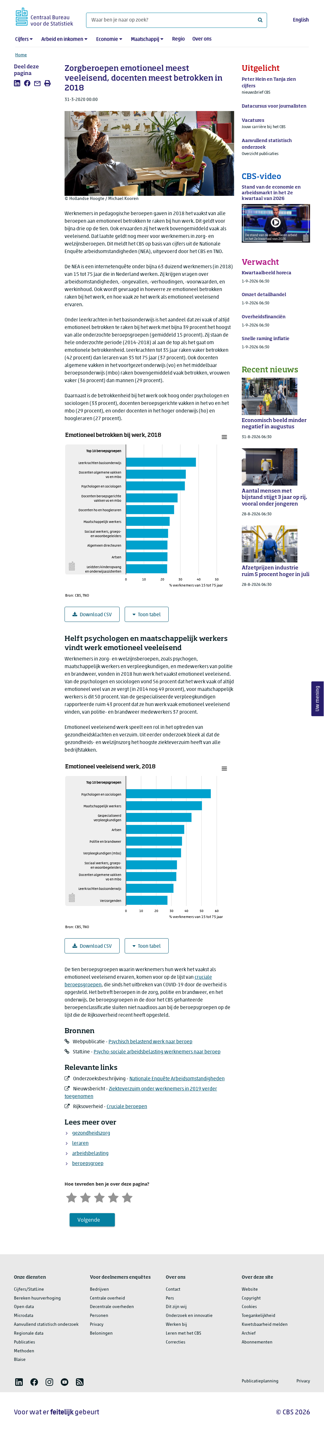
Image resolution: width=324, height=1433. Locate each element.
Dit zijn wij (176, 1307)
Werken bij (176, 1325)
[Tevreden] (113, 1196)
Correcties (175, 1342)
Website (250, 1289)
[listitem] (17, 83)
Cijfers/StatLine (29, 1289)
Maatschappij (145, 39)
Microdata (23, 1316)
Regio (178, 39)
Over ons (201, 39)
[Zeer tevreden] (127, 1196)
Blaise (20, 1360)
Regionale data (28, 1333)
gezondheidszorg (91, 1133)
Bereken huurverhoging (37, 1298)
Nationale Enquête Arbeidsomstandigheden (177, 1079)
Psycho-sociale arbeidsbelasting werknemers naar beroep (157, 1052)
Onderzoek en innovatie (189, 1316)
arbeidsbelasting (90, 1153)
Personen (99, 1316)
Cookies (249, 1307)
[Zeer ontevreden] (71, 1196)
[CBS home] (44, 15)
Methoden (24, 1351)
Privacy (96, 1325)
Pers (170, 1298)
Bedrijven (99, 1289)
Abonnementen (257, 1342)
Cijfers (21, 39)
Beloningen (101, 1333)
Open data (24, 1307)
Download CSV (96, 614)
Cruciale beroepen (127, 1106)
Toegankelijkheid (258, 1316)
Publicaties (24, 1342)
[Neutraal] (99, 1196)
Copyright (251, 1298)
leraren (80, 1143)
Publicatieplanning (260, 1381)
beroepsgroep (87, 1163)
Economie (107, 39)
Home (21, 55)
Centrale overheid (107, 1298)
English (301, 20)
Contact (173, 1289)
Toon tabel (149, 614)
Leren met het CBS (183, 1333)
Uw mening (317, 699)
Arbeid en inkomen (62, 39)
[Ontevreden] (85, 1196)
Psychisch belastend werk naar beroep (150, 1042)
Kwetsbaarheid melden (265, 1325)
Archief (249, 1333)
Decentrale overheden (112, 1307)
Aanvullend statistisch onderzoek (46, 1325)
